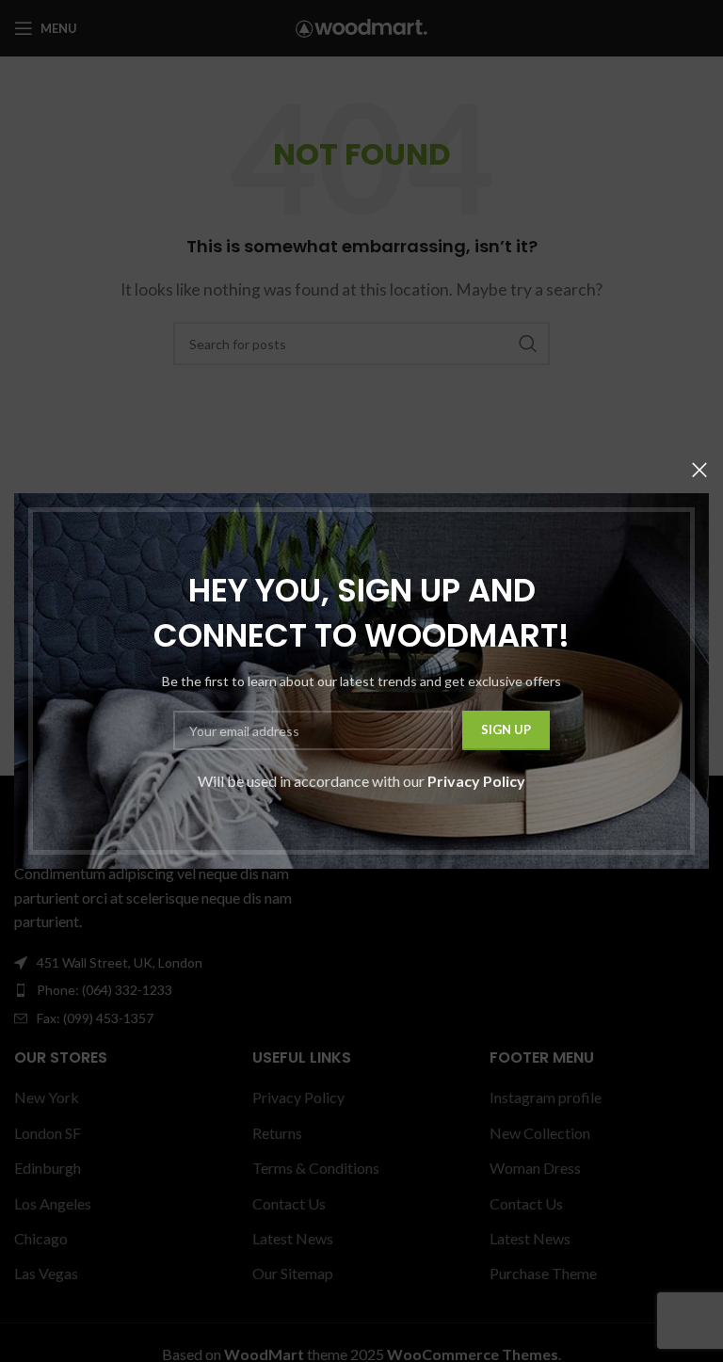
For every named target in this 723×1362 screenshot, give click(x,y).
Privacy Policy (476, 781)
